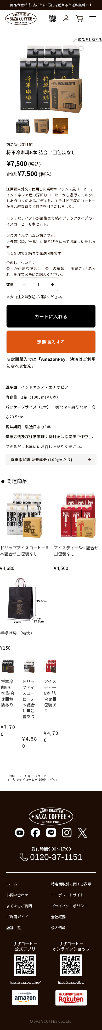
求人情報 (58, 927)
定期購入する (51, 341)
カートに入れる (51, 316)
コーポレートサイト (67, 895)
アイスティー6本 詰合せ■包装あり (50, 695)
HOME (12, 776)
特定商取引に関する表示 (71, 884)
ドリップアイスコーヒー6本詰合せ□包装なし (24, 550)
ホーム (11, 884)
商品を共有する (90, 39)
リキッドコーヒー (37, 776)
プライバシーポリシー (69, 906)
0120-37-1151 (56, 857)
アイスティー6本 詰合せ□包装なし (76, 550)
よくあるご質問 (19, 906)
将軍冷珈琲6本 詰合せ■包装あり (7, 693)
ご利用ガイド (17, 917)
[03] (60, 126)
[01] (23, 126)
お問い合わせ (17, 895)
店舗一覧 (13, 927)
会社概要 (58, 917)
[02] (41, 126)
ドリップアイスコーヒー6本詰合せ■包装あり (28, 698)
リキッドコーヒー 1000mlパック (36, 779)
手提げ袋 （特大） (17, 633)
